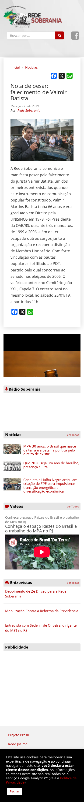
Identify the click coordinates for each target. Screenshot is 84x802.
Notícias (31, 67)
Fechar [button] (14, 791)
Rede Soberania (29, 110)
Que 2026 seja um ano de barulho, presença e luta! (51, 465)
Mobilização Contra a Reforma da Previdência (41, 610)
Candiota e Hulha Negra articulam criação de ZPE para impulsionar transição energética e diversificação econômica (50, 485)
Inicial (15, 67)
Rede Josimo (17, 744)
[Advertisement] (42, 682)
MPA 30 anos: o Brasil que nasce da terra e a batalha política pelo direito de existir (49, 450)
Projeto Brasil (18, 735)
